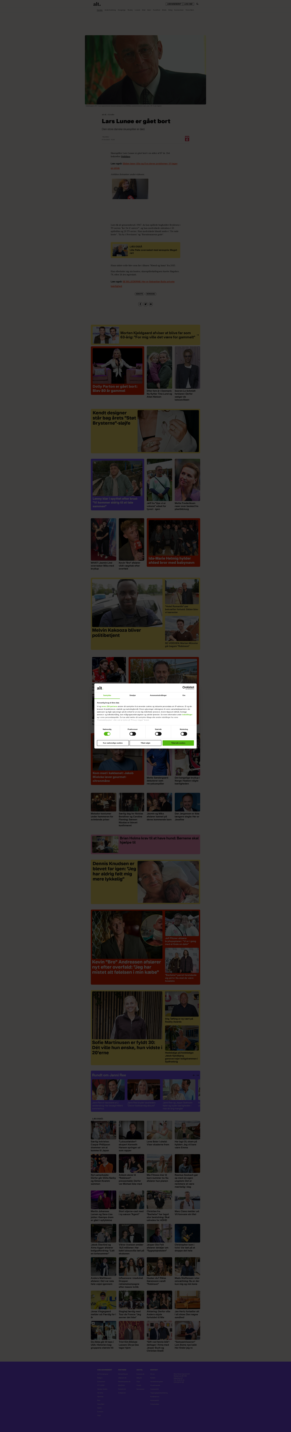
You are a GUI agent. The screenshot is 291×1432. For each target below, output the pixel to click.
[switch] (132, 734)
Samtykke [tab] (107, 695)
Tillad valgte (145, 743)
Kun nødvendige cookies (113, 743)
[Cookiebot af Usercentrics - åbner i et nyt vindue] (184, 688)
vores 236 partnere (109, 706)
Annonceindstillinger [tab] (158, 695)
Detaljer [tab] (133, 695)
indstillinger (187, 715)
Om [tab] (183, 695)
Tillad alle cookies (178, 743)
